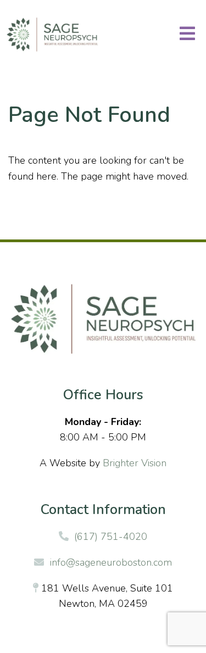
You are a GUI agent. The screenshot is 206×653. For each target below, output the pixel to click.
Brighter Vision (134, 463)
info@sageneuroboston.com (111, 562)
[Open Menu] (187, 34)
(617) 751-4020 (110, 536)
